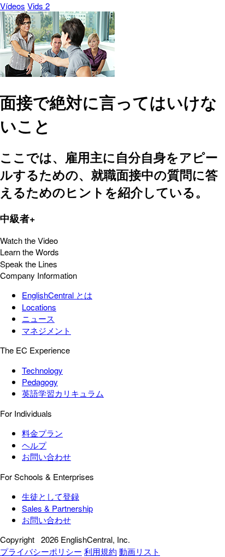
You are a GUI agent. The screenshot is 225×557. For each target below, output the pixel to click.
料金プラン (42, 433)
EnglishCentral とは (57, 295)
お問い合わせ (46, 456)
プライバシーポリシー (41, 551)
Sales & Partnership (57, 508)
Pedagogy (40, 381)
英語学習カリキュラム (63, 393)
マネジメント (46, 330)
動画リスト (139, 551)
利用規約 (100, 551)
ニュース (38, 318)
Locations (39, 307)
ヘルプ (34, 445)
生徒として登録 (50, 496)
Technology (42, 370)
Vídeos (12, 5)
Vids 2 (38, 5)
